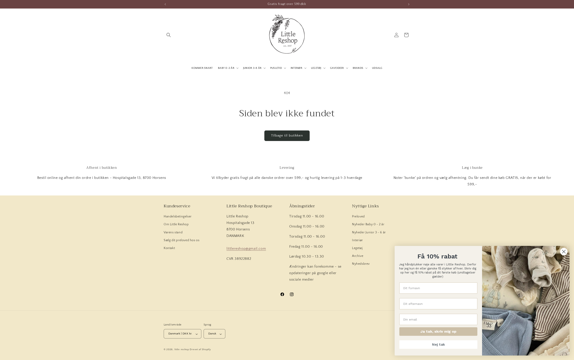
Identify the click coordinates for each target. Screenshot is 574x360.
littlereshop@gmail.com (246, 249)
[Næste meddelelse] (409, 4)
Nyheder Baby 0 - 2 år (368, 224)
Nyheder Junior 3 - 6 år (369, 232)
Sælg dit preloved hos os (181, 240)
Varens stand (173, 232)
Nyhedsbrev (361, 264)
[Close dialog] (564, 252)
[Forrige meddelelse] (165, 4)
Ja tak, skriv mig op (438, 331)
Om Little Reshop (176, 224)
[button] (169, 35)
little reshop (181, 349)
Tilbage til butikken (287, 135)
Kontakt (169, 248)
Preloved (358, 217)
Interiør (357, 240)
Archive (357, 256)
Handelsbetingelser (178, 217)
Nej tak (438, 344)
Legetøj (357, 248)
